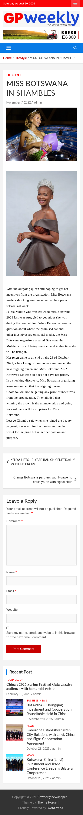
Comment (14, 521)
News (43, 700)
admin (37, 102)
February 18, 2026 (18, 694)
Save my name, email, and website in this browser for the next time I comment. (41, 635)
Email (11, 591)
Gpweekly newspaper (52, 797)
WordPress (55, 808)
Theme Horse (47, 802)
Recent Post (20, 672)
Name (11, 572)
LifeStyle (13, 75)
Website (12, 610)
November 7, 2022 (18, 102)
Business (32, 700)
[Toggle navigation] (8, 48)
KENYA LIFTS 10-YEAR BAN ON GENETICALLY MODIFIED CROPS (43, 462)
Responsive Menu (75, 3)
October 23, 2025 (38, 748)
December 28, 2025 (40, 719)
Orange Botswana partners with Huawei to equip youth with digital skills (42, 480)
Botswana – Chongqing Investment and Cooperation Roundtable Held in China (49, 709)
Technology (14, 679)
